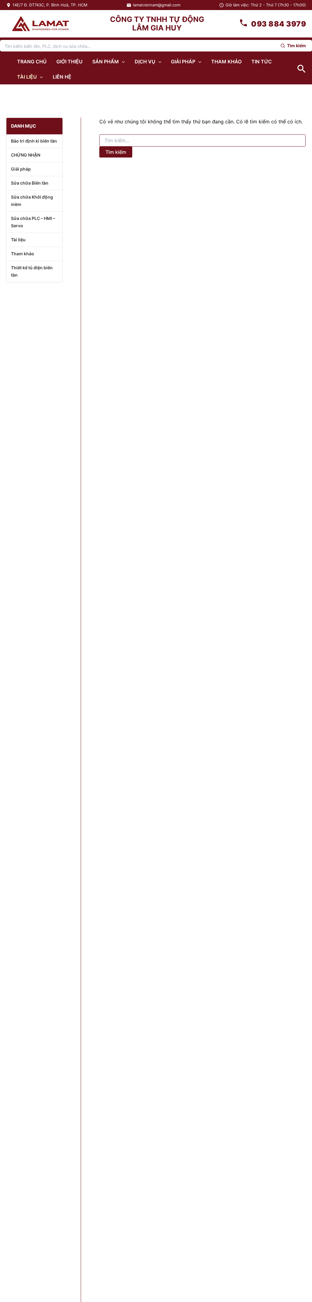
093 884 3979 (278, 23)
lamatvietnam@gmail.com (156, 4)
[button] (122, 61)
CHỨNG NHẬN (25, 154)
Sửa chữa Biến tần (29, 183)
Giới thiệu (69, 61)
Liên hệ (62, 77)
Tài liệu (27, 77)
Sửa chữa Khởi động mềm (32, 200)
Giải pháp (183, 61)
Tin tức (261, 61)
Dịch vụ (145, 61)
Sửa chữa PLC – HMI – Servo (33, 222)
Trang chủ (32, 61)
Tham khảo (226, 61)
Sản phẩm (105, 61)
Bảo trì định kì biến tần (34, 140)
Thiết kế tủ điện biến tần (32, 271)
